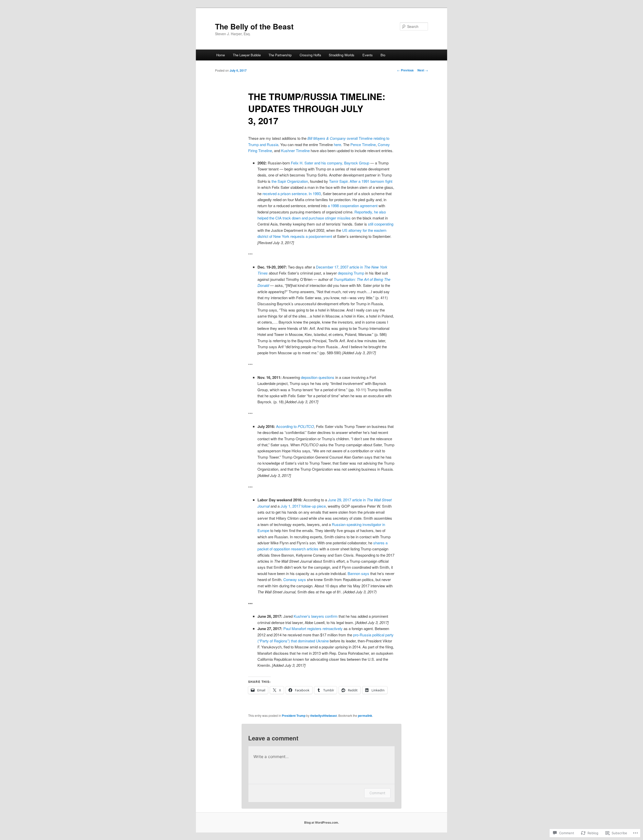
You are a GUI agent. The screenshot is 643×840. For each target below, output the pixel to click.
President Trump (293, 715)
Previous (405, 70)
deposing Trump (350, 273)
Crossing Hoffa (310, 55)
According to (295, 426)
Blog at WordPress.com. (321, 822)
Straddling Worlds (341, 55)
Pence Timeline (363, 144)
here (337, 144)
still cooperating (380, 224)
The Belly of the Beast (254, 26)
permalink (365, 715)
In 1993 (315, 193)
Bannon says (358, 573)
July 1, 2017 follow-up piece (303, 506)
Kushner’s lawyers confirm (316, 616)
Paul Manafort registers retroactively (313, 628)
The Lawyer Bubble (247, 55)
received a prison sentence (284, 193)
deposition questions (317, 377)
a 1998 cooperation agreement (353, 205)
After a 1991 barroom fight (371, 181)
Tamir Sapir (338, 181)
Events (367, 55)
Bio (383, 55)
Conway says (294, 579)
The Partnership (280, 55)
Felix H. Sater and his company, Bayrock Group (330, 162)
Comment (377, 793)
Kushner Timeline (295, 150)
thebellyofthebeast (323, 715)
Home (220, 55)
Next (422, 70)
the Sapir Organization (290, 181)
